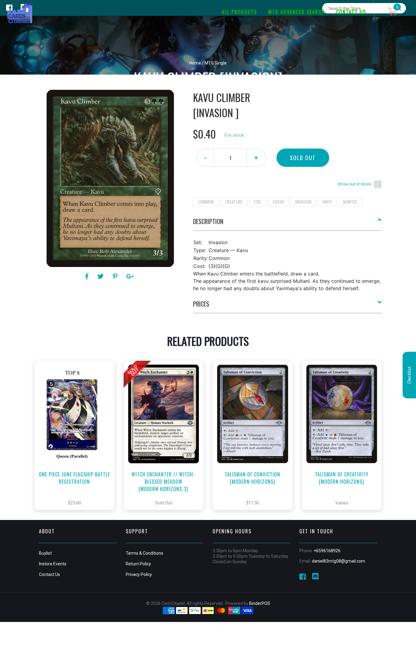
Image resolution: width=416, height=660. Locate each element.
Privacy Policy (139, 574)
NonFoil (350, 201)
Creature (234, 201)
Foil (257, 201)
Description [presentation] (208, 221)
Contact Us (49, 574)
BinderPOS (259, 603)
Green (278, 201)
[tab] (287, 224)
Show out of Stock (354, 184)
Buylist (45, 553)
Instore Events (52, 563)
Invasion (303, 201)
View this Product (77, 444)
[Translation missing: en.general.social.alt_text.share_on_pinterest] (116, 276)
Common (206, 201)
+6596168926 (327, 550)
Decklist (409, 375)
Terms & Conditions (144, 553)
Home (195, 63)
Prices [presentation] (201, 303)
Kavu (327, 201)
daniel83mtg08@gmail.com (338, 561)
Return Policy (138, 563)
